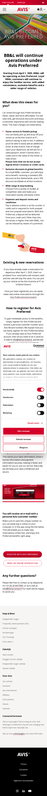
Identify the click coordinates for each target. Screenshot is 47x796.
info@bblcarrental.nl (22, 339)
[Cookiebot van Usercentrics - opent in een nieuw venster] (33, 346)
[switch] (40, 397)
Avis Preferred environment (23, 297)
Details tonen (33, 423)
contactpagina (19, 733)
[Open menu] (4, 9)
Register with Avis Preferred (22, 554)
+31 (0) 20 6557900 (14, 585)
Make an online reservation (22, 563)
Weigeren (23, 447)
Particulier (8, 2)
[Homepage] (23, 9)
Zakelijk (21, 2)
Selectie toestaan (23, 439)
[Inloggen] (42, 9)
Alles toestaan (23, 431)
